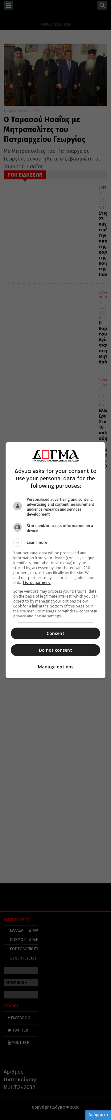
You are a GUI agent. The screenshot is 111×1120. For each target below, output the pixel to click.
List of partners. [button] (37, 582)
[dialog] (55, 560)
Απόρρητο (98, 1115)
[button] (55, 542)
